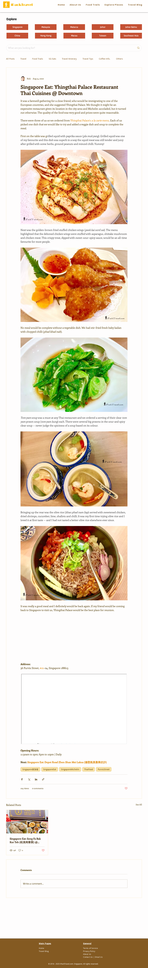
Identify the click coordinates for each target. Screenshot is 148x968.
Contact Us (88, 957)
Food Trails (37, 58)
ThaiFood (88, 769)
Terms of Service (90, 948)
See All (139, 804)
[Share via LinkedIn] (36, 779)
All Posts (10, 58)
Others (119, 58)
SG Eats (52, 58)
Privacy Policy (89, 951)
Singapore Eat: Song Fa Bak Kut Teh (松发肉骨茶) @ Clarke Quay (25, 840)
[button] (93, 5)
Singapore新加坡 (30, 769)
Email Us (99, 957)
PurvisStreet (104, 769)
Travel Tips (88, 58)
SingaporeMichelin (70, 769)
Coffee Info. (104, 58)
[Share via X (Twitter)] (29, 779)
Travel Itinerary (69, 58)
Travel (23, 58)
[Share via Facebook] (22, 779)
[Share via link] (43, 779)
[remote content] (74, 637)
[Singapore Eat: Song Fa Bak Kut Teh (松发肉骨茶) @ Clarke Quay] (27, 821)
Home (41, 948)
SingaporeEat (49, 769)
